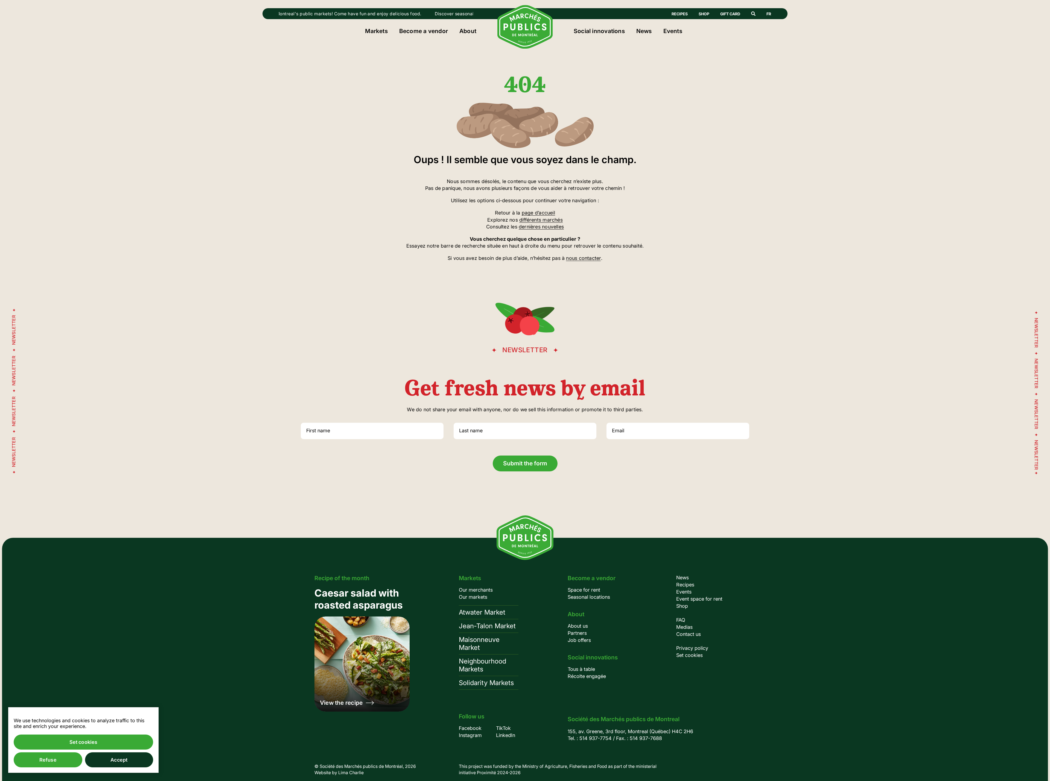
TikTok (503, 728)
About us (578, 626)
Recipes (680, 13)
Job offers (579, 640)
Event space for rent (699, 599)
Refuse (48, 760)
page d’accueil (538, 213)
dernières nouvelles (541, 227)
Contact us (688, 634)
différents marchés (541, 220)
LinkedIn (505, 735)
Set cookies (689, 655)
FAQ (680, 620)
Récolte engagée (587, 676)
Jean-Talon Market (487, 626)
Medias (684, 627)
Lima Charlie (351, 772)
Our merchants (476, 590)
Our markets (473, 597)
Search (753, 13)
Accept (118, 760)
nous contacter (583, 258)
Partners (577, 633)
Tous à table (581, 669)
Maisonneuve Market (479, 643)
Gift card (730, 13)
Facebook (470, 728)
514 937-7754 (595, 738)
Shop (704, 13)
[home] (525, 47)
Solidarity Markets (486, 683)
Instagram (470, 735)
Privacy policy (692, 648)
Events (672, 31)
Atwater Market (482, 612)
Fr (768, 13)
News (644, 31)
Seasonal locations (589, 597)
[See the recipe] (362, 649)
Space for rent (584, 590)
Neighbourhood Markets (482, 665)
